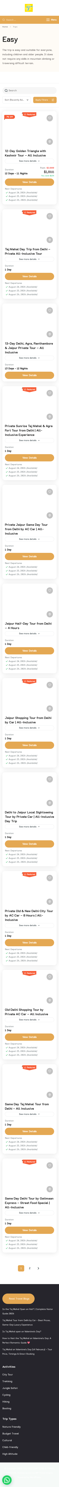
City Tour (7, 1374)
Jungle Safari (10, 1388)
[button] (7, 1480)
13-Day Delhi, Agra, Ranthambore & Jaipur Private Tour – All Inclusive (29, 347)
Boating (6, 1408)
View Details (29, 182)
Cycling (6, 1394)
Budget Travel (10, 1433)
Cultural (7, 1440)
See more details (28, 161)
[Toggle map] (50, 142)
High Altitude (9, 1453)
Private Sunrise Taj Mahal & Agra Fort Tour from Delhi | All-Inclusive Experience (29, 430)
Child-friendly (10, 1447)
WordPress (35, 1477)
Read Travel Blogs (19, 1298)
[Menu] (48, 20)
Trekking (7, 1381)
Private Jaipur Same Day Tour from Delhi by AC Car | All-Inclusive (26, 528)
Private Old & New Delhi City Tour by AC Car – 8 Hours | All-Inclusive (29, 915)
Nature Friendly (11, 1426)
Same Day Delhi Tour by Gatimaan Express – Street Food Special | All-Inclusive (29, 1202)
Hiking (5, 1401)
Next (38, 1268)
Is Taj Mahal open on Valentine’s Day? (21, 1331)
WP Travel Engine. (44, 1473)
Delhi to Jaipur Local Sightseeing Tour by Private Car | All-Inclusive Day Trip (29, 816)
